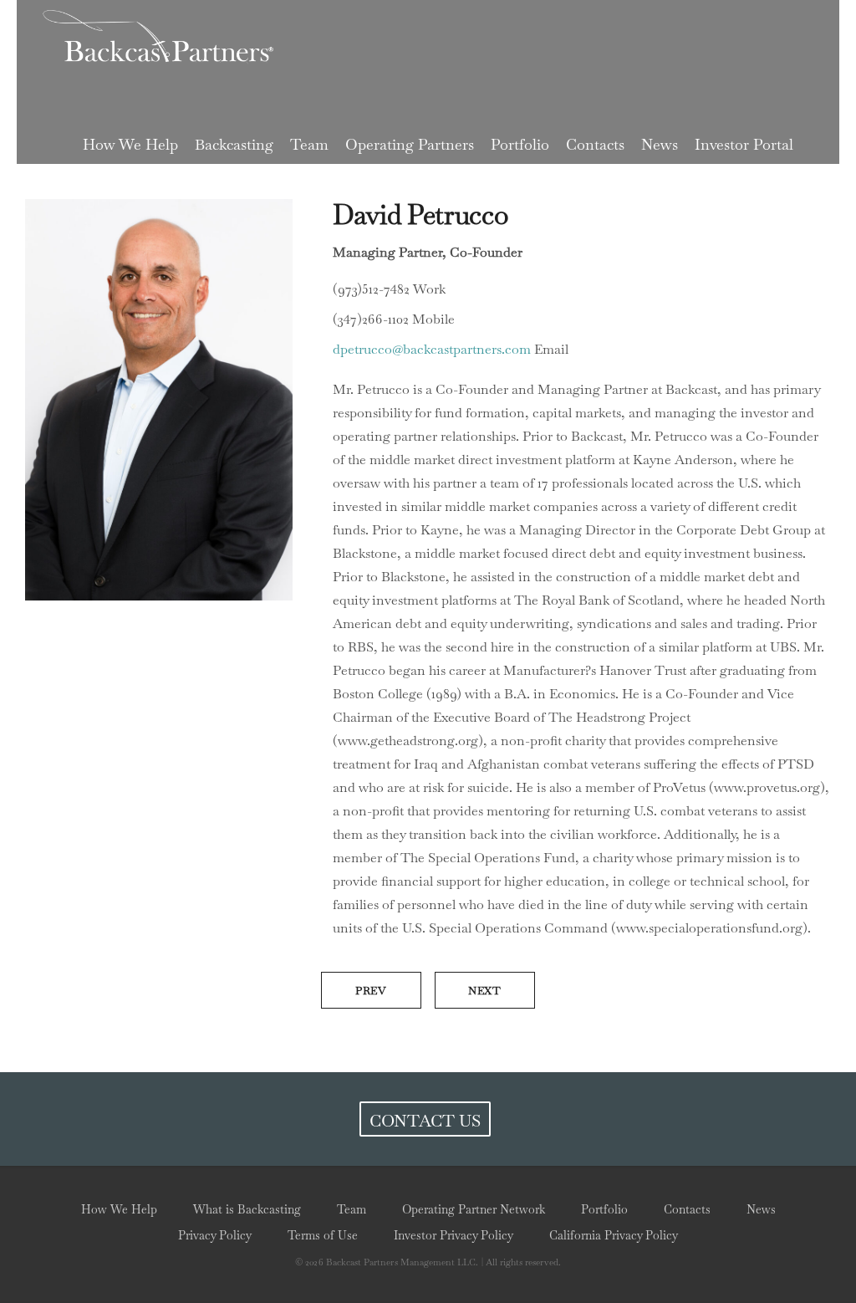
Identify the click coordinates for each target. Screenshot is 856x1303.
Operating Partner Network (473, 1209)
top (822, 1269)
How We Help (119, 1209)
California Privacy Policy (613, 1235)
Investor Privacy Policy (453, 1235)
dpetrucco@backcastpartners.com (432, 349)
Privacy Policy (215, 1235)
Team (351, 1209)
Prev (371, 991)
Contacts (687, 1209)
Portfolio (604, 1209)
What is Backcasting (247, 1209)
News (761, 1209)
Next (485, 991)
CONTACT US (425, 1121)
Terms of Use (323, 1235)
